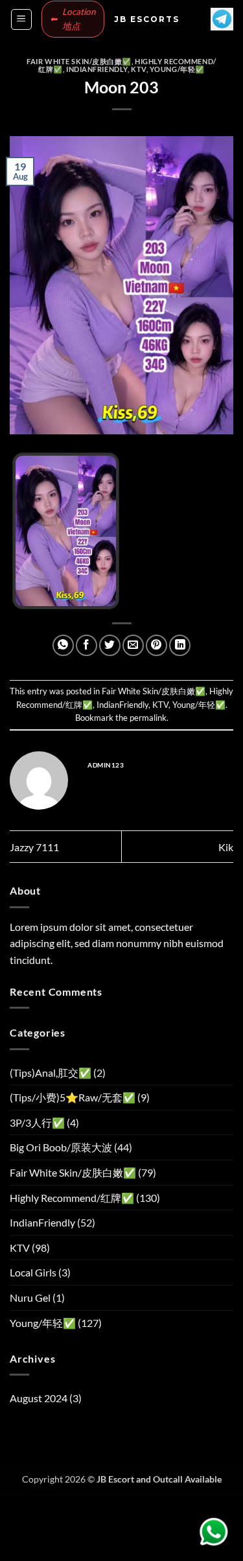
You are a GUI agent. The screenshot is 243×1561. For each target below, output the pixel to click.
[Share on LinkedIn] (180, 645)
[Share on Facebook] (86, 645)
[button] (21, 19)
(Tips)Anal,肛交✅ (50, 1072)
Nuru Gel (30, 1297)
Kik (225, 847)
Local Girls (33, 1272)
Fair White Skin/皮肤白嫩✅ (79, 61)
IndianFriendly (97, 69)
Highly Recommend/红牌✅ (72, 1197)
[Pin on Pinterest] (156, 645)
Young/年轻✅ (177, 69)
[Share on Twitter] (110, 645)
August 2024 (38, 1398)
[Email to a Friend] (133, 645)
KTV (138, 69)
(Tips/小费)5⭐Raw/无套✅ (72, 1097)
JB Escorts (146, 19)
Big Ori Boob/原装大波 (61, 1147)
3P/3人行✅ (37, 1122)
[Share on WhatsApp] (63, 645)
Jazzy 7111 (34, 847)
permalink (148, 717)
